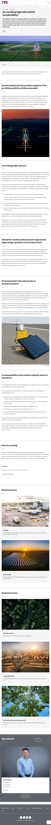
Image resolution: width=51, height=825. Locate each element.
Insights (7, 9)
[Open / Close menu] (48, 2)
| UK (7, 790)
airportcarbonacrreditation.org (8, 474)
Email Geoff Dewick (6, 786)
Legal (13, 808)
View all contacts (25, 796)
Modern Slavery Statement (37, 808)
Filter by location (37, 738)
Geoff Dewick (7, 780)
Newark (4, 790)
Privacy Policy (19, 808)
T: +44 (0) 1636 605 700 (6, 784)
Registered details (5, 808)
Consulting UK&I (12, 9)
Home (3, 9)
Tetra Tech (47, 808)
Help (2, 810)
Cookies (27, 808)
